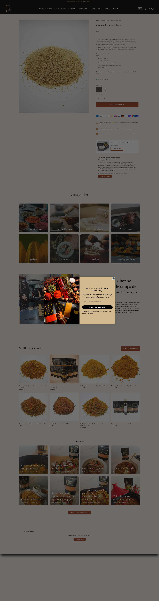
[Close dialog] (113, 279)
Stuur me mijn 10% (97, 307)
